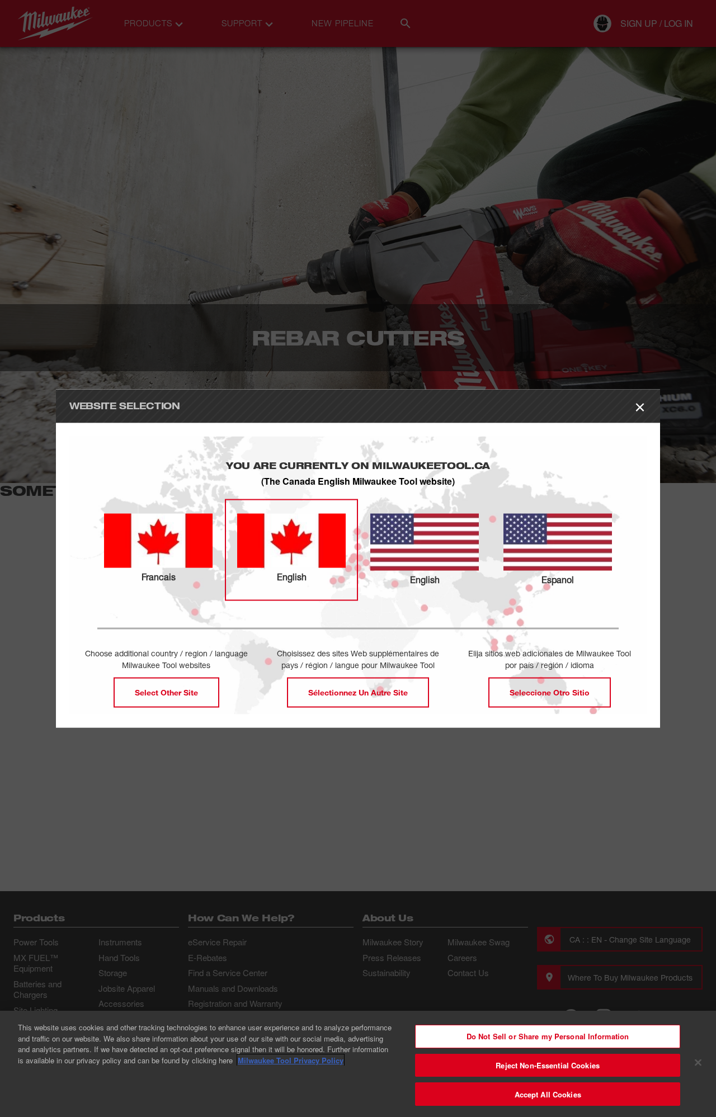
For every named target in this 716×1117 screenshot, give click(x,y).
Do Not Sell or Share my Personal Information (548, 1036)
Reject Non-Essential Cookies (548, 1065)
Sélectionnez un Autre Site (358, 692)
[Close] (698, 1062)
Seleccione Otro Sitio (550, 692)
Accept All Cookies (548, 1093)
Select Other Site (166, 692)
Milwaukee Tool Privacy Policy (290, 1060)
